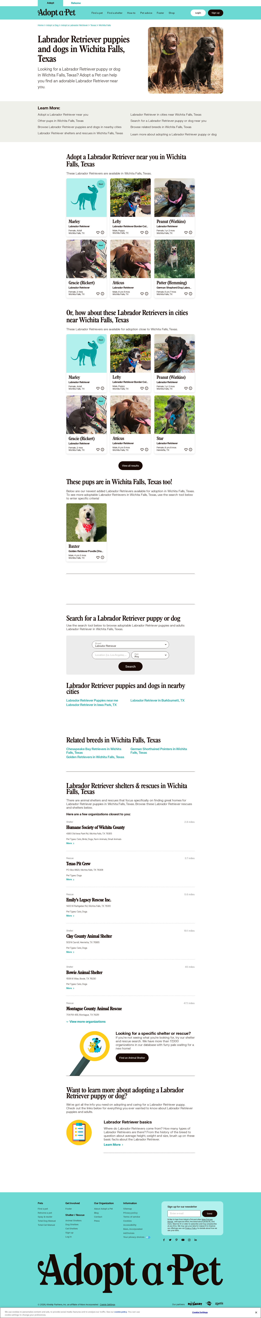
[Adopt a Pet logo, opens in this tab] (130, 1276)
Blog (96, 1212)
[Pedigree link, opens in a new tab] (208, 1303)
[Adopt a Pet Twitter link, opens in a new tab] (171, 1240)
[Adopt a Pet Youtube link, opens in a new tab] (183, 1240)
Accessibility (129, 1225)
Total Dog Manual (47, 1221)
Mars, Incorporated (132, 1229)
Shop (172, 12)
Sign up (216, 12)
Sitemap (127, 1208)
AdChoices (128, 1233)
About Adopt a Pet (103, 1208)
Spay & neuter (45, 1216)
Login (198, 12)
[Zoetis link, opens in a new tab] (219, 1303)
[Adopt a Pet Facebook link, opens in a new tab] (164, 1240)
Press (97, 1221)
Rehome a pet (45, 1212)
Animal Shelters (73, 1220)
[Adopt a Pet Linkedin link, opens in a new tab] (195, 1240)
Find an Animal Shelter (132, 1057)
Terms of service (131, 1216)
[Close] (256, 1312)
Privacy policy (130, 1212)
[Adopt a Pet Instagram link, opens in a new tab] (190, 1240)
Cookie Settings (107, 1304)
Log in (68, 1236)
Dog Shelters (72, 1224)
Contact (98, 1216)
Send (209, 1213)
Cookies (127, 1221)
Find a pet (43, 1208)
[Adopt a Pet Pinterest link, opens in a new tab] (177, 1240)
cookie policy (120, 1312)
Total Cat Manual (46, 1225)
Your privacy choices (134, 1237)
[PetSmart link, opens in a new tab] (195, 1303)
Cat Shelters (71, 1228)
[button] (98, 232)
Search (130, 666)
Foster (160, 12)
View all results (130, 465)
